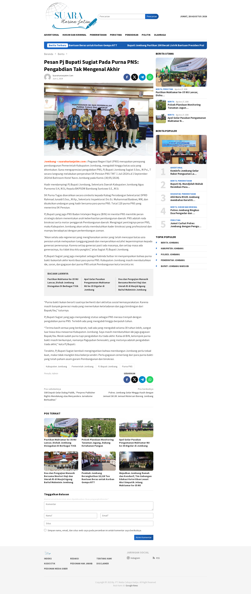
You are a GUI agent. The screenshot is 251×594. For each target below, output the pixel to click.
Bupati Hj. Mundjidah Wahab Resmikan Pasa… (186, 185)
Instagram (135, 558)
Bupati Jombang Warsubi (175, 266)
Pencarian (152, 16)
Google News (132, 585)
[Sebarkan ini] (126, 77)
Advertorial (176, 167)
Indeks (48, 558)
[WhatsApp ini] (150, 77)
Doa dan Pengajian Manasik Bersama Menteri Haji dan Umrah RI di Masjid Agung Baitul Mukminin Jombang (59, 478)
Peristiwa (168, 89)
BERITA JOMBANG (170, 242)
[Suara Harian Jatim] (71, 16)
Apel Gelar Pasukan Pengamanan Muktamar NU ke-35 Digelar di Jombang (134, 442)
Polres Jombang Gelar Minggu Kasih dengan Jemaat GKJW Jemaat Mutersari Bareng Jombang (128, 392)
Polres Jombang (170, 254)
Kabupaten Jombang (56, 366)
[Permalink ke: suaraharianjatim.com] (47, 76)
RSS (158, 558)
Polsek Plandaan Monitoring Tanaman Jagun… (184, 106)
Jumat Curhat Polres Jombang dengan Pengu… (185, 225)
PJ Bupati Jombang (107, 366)
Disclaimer (102, 563)
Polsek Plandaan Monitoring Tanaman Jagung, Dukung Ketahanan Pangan (98, 442)
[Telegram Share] (142, 77)
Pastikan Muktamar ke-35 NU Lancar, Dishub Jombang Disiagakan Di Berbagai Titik (62, 283)
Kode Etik (49, 563)
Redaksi (74, 558)
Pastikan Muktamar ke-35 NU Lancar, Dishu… (177, 94)
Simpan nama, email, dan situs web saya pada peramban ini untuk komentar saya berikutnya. (95, 530)
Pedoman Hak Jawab (81, 563)
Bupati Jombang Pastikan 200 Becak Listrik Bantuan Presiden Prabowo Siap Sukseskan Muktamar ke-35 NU (162, 45)
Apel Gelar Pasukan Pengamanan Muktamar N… (187, 119)
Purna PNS (127, 366)
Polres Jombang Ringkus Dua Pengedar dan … (184, 212)
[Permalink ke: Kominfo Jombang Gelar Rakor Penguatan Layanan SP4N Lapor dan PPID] (181, 149)
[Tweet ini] (134, 77)
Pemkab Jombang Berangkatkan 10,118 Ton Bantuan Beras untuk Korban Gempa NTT (98, 478)
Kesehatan (175, 194)
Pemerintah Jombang (83, 366)
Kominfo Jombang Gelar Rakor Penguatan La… (184, 172)
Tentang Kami (104, 558)
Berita (159, 89)
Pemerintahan (185, 181)
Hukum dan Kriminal (187, 207)
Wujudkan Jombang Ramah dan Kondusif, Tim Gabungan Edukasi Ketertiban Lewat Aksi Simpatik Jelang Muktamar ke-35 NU (135, 479)
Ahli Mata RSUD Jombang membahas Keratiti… (184, 198)
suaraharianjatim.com (72, 161)
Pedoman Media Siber (56, 568)
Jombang (50, 161)
